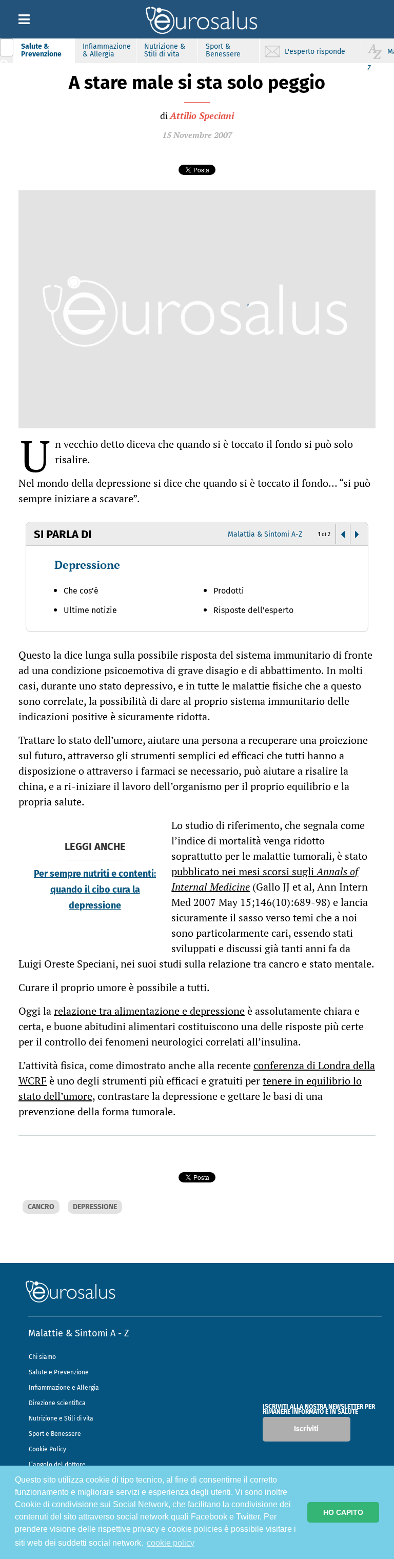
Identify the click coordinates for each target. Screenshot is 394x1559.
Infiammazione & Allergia (107, 50)
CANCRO (41, 1206)
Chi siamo (42, 1356)
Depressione (87, 564)
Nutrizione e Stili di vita (61, 1418)
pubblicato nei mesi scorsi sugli (264, 879)
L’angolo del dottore (57, 1464)
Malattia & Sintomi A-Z (265, 534)
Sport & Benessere (223, 50)
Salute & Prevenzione (41, 50)
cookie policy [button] (170, 1542)
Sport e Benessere (55, 1433)
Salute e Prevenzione (59, 1372)
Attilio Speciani (202, 115)
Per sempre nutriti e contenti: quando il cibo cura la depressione (95, 889)
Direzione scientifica (57, 1403)
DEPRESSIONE (95, 1206)
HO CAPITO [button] (343, 1512)
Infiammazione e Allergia (64, 1387)
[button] (343, 534)
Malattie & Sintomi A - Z (78, 1333)
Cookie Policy (47, 1449)
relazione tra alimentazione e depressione (149, 1011)
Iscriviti (306, 1429)
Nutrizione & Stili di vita (164, 50)
